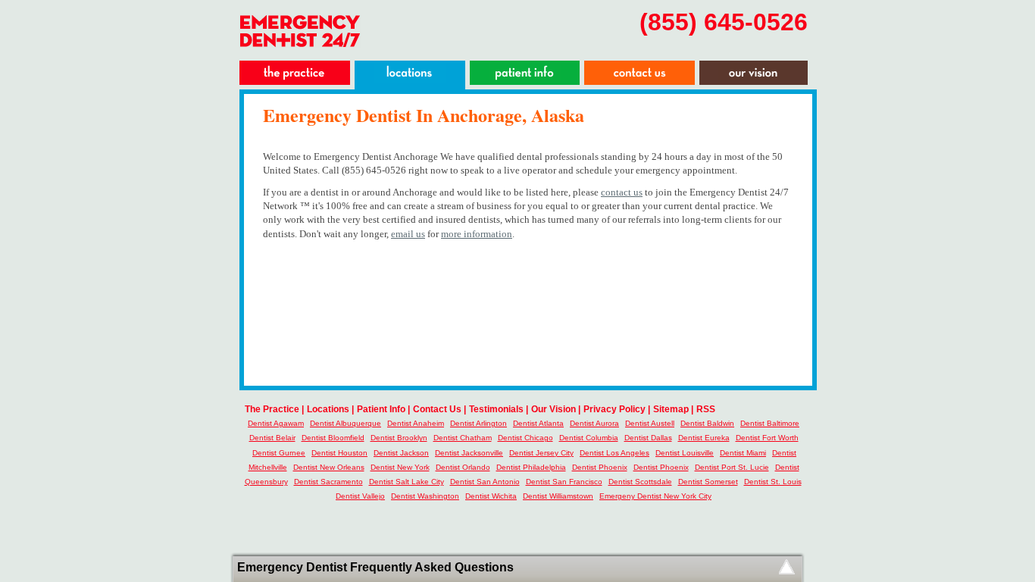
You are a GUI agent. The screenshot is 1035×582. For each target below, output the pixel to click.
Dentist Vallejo (360, 496)
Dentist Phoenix (599, 467)
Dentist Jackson (401, 453)
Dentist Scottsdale (640, 481)
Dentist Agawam (276, 423)
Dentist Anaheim (415, 423)
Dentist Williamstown (558, 496)
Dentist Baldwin (707, 423)
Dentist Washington (425, 496)
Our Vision (553, 409)
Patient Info (381, 409)
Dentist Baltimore (769, 423)
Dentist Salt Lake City (406, 481)
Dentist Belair (272, 437)
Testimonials (496, 409)
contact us (622, 192)
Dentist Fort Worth (767, 437)
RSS (705, 409)
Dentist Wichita (491, 496)
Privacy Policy (614, 409)
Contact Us (437, 409)
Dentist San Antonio (485, 481)
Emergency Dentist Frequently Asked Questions (375, 567)
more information (476, 233)
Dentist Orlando (463, 467)
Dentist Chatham (462, 437)
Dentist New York (400, 467)
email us (408, 233)
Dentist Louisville (684, 453)
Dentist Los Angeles (614, 453)
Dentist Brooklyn (399, 437)
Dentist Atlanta (538, 423)
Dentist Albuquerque (345, 423)
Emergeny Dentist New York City (655, 496)
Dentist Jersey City (541, 453)
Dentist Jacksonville (469, 453)
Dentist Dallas (648, 437)
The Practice (272, 409)
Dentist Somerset (708, 481)
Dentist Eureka (704, 437)
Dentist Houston (339, 453)
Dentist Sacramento (328, 481)
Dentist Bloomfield (333, 437)
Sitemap (671, 409)
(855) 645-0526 (723, 22)
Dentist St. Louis (773, 481)
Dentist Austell (649, 423)
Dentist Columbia (588, 437)
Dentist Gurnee (278, 453)
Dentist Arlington (478, 423)
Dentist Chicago (525, 437)
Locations (328, 409)
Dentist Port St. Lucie (732, 467)
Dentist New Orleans (328, 467)
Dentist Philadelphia (531, 467)
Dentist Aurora (594, 423)
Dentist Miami (743, 453)
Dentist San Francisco (564, 481)
